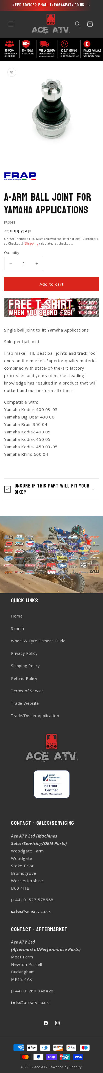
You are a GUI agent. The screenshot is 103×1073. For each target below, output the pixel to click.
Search (17, 628)
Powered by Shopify (65, 1067)
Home (17, 616)
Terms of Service (27, 690)
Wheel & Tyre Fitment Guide (38, 640)
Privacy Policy (24, 653)
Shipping (31, 243)
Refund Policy (24, 678)
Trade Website (25, 703)
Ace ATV (41, 1067)
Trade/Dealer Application (35, 715)
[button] (11, 24)
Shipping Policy (25, 665)
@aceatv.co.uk (31, 911)
